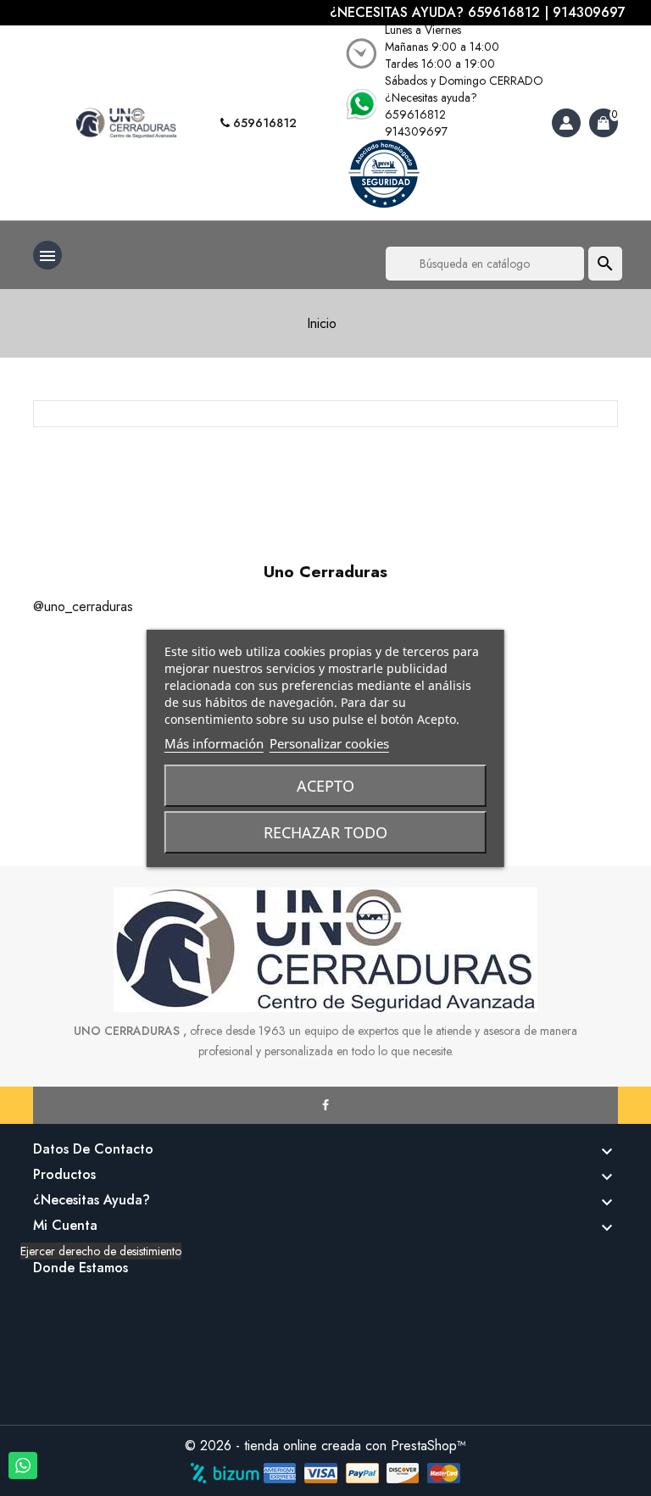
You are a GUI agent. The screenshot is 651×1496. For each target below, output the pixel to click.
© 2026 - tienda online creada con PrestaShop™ (325, 1445)
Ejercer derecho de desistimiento (100, 1251)
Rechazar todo (325, 832)
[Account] (566, 122)
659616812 (263, 122)
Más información (214, 743)
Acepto (325, 786)
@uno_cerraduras (83, 606)
